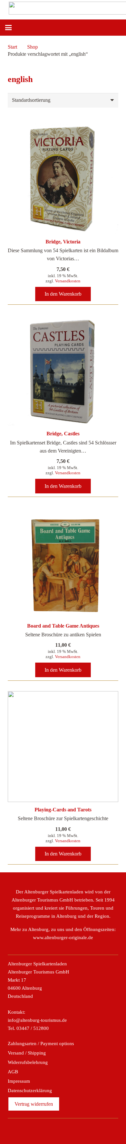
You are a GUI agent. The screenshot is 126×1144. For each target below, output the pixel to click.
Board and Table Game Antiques (63, 626)
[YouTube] (84, 1129)
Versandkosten (67, 280)
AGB (13, 1071)
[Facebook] (42, 1129)
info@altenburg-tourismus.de (37, 1020)
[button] (8, 27)
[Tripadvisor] (70, 1129)
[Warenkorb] (118, 27)
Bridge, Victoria (63, 241)
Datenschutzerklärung (30, 1090)
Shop (32, 47)
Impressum (19, 1081)
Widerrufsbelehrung (28, 1062)
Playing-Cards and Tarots (63, 809)
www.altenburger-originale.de (63, 937)
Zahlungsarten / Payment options (41, 1043)
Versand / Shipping (27, 1053)
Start (12, 47)
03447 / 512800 (32, 1028)
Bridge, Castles (63, 433)
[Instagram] (55, 1129)
